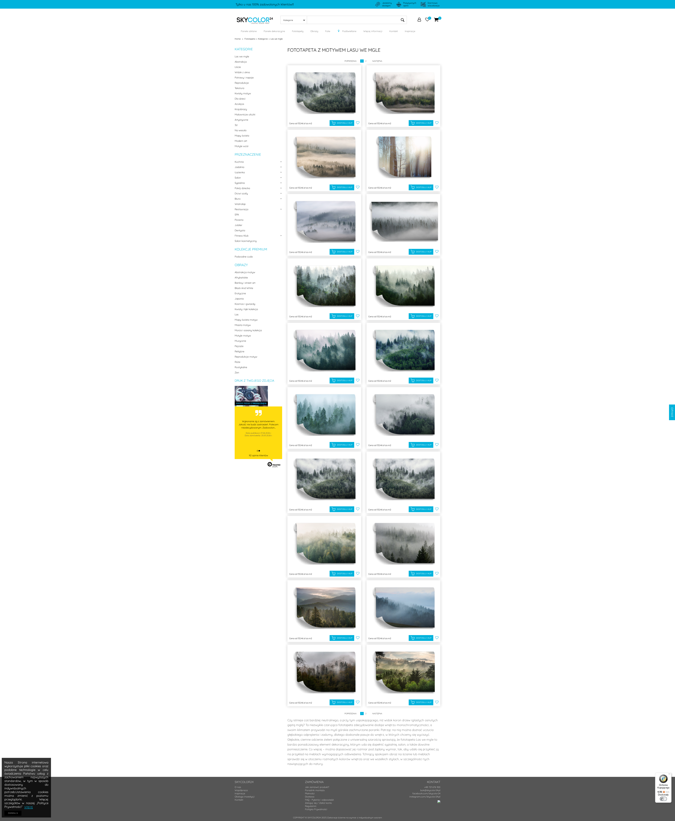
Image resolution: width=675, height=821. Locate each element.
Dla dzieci (240, 98)
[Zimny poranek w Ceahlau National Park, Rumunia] (324, 415)
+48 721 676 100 (432, 787)
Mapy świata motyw (246, 319)
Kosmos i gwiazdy (245, 304)
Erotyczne (240, 293)
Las (237, 314)
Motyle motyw (243, 335)
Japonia (239, 298)
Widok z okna (242, 72)
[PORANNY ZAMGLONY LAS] (403, 222)
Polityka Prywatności (316, 809)
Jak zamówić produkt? (317, 787)
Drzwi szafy (241, 193)
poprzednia (350, 61)
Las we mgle (242, 56)
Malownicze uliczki (245, 114)
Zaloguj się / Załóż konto (318, 802)
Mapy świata (242, 135)
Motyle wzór (242, 146)
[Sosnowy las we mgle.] (403, 544)
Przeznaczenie (248, 154)
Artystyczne (241, 119)
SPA (237, 214)
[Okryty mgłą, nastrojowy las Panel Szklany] (403, 93)
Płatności (310, 793)
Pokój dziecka (242, 188)
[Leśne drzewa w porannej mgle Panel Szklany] (324, 93)
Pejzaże (239, 346)
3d (236, 125)
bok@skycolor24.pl (430, 790)
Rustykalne (241, 367)
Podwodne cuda (244, 256)
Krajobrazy (241, 109)
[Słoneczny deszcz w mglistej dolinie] (324, 157)
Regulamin (310, 806)
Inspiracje (240, 793)
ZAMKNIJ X (13, 813)
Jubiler (238, 225)
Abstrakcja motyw (245, 272)
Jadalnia (239, 167)
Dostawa (309, 796)
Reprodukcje (242, 82)
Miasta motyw (243, 325)
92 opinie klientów (258, 455)
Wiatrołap (240, 204)
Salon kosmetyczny (246, 241)
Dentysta (240, 230)
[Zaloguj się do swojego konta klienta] (419, 20)
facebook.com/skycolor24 (426, 793)
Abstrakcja (241, 61)
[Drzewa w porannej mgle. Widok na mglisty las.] (403, 479)
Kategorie (244, 49)
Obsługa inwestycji (245, 796)
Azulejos (239, 104)
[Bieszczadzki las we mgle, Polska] (324, 672)
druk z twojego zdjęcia (254, 380)
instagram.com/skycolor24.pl (424, 796)
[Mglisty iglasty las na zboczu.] (324, 222)
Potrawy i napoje (244, 77)
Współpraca (241, 790)
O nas (238, 787)
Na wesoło (240, 130)
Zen (237, 372)
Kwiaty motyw (243, 93)
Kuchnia (239, 161)
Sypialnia (240, 182)
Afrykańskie (241, 277)
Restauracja (241, 209)
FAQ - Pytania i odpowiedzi (319, 799)
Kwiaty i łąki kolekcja (246, 309)
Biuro (237, 198)
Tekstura (239, 88)
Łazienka (240, 172)
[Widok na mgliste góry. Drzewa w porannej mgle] (403, 415)
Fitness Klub (241, 235)
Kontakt (239, 799)
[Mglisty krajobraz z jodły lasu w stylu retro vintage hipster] (403, 286)
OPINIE (672, 412)
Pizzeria (239, 219)
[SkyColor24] (255, 19)
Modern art (241, 140)
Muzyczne (240, 340)
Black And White (244, 288)
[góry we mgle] (403, 608)
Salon (238, 177)
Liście (238, 67)
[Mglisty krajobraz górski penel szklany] (324, 286)
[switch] (663, 799)
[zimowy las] (403, 157)
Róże (237, 362)
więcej (28, 807)
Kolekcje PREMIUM (251, 249)
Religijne (239, 351)
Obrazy (241, 265)
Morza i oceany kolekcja (248, 330)
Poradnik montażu (315, 790)
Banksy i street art (245, 282)
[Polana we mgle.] (403, 672)
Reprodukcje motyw (246, 356)
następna (377, 61)
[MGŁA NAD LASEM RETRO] (324, 544)
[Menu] (669, 775)
